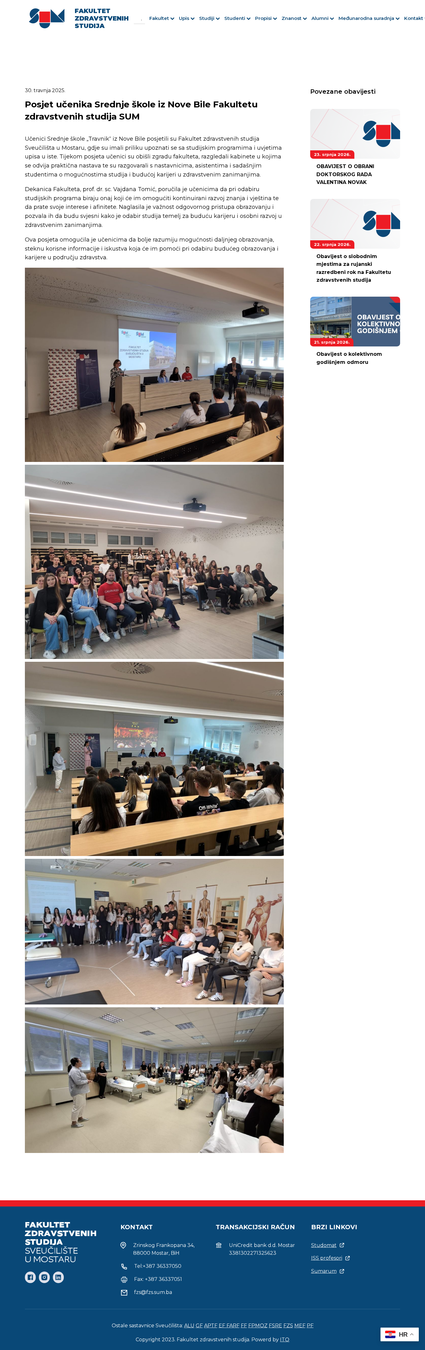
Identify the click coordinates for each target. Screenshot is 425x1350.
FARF (233, 1326)
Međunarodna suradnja (366, 18)
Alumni (320, 18)
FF (244, 1326)
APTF (210, 1326)
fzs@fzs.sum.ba (153, 1292)
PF (310, 1326)
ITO (284, 1340)
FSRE (275, 1326)
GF (199, 1326)
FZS (288, 1326)
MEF (300, 1326)
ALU (189, 1326)
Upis (184, 18)
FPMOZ (258, 1326)
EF (223, 1326)
